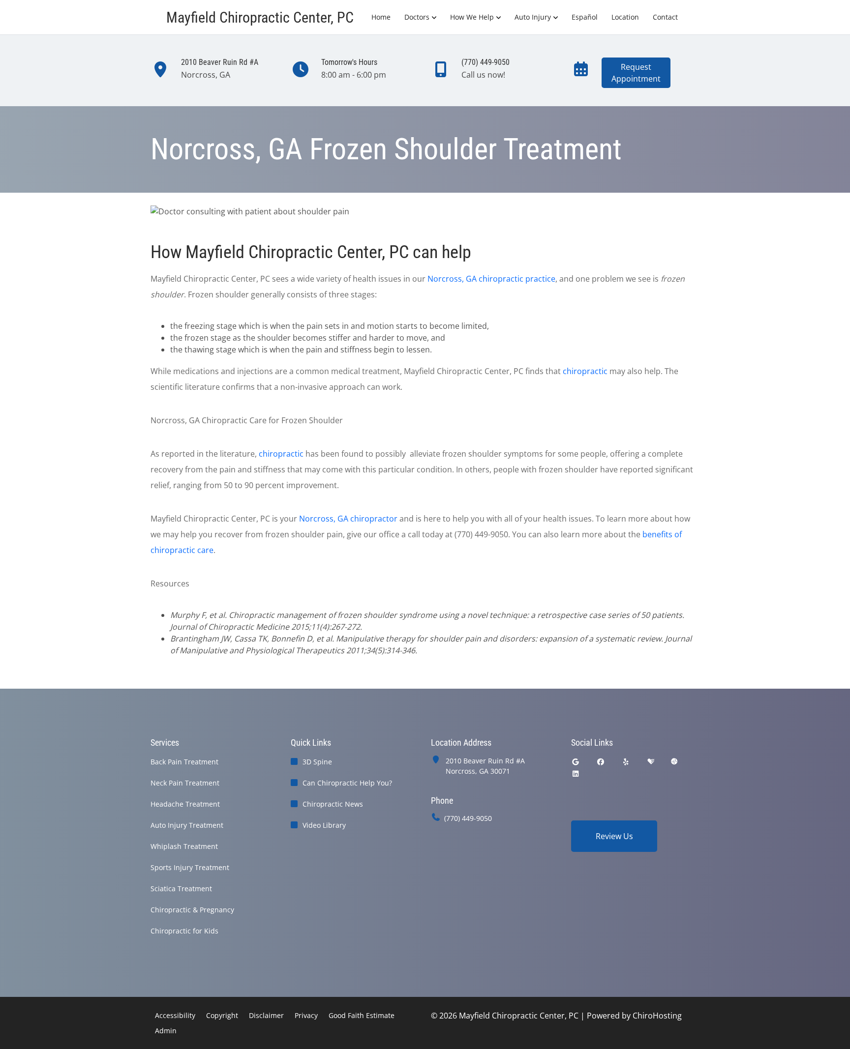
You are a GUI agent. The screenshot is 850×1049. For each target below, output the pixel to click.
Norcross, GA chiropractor (348, 518)
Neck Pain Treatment (185, 782)
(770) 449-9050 (468, 818)
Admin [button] (166, 1030)
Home (381, 17)
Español (585, 17)
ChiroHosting (657, 1015)
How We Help (472, 17)
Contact (665, 17)
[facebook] (601, 762)
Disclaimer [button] (266, 1015)
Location (625, 17)
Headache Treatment (185, 804)
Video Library (324, 825)
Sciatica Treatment (181, 888)
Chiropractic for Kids (184, 930)
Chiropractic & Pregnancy (192, 909)
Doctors (416, 17)
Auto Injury (533, 17)
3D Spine (317, 761)
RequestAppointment (636, 72)
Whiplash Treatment (184, 846)
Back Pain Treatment (184, 761)
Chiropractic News (333, 804)
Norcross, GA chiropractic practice (491, 278)
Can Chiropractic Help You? (347, 782)
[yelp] (626, 762)
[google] (575, 762)
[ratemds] (674, 762)
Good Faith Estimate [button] (362, 1015)
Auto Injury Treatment (187, 825)
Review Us (614, 836)
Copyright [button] (222, 1015)
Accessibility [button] (175, 1015)
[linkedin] (575, 773)
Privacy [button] (306, 1015)
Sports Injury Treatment (190, 867)
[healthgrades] (650, 762)
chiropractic (585, 371)
